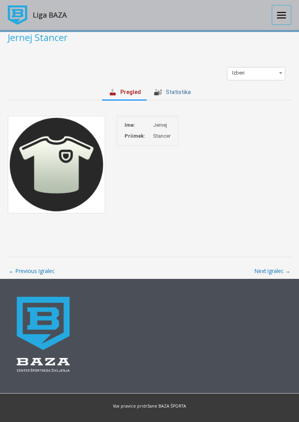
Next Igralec (272, 271)
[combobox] (256, 72)
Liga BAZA (50, 15)
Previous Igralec (32, 271)
